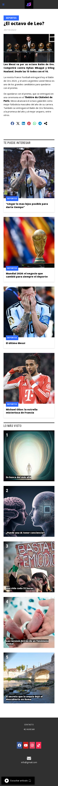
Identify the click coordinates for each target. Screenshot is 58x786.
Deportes (11, 18)
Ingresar (30, 729)
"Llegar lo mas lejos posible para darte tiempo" (27, 205)
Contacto (29, 725)
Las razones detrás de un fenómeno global (27, 642)
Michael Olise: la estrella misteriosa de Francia (21, 411)
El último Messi (15, 343)
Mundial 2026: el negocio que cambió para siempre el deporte (27, 275)
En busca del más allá (18, 477)
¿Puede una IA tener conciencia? (25, 532)
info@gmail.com (29, 762)
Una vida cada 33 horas (19, 588)
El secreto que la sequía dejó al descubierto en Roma (24, 698)
